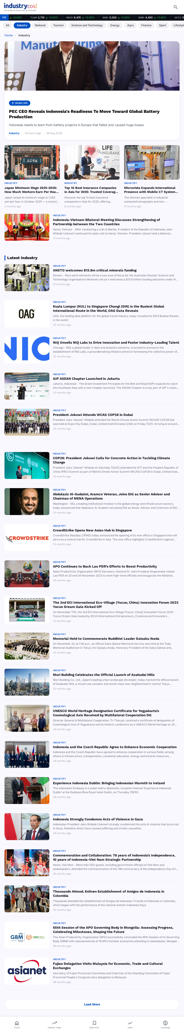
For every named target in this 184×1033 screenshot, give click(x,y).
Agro (130, 25)
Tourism (58, 25)
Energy (115, 25)
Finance (146, 25)
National (40, 25)
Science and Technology (87, 25)
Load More (92, 1004)
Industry (22, 25)
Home (8, 35)
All (7, 25)
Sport (162, 25)
